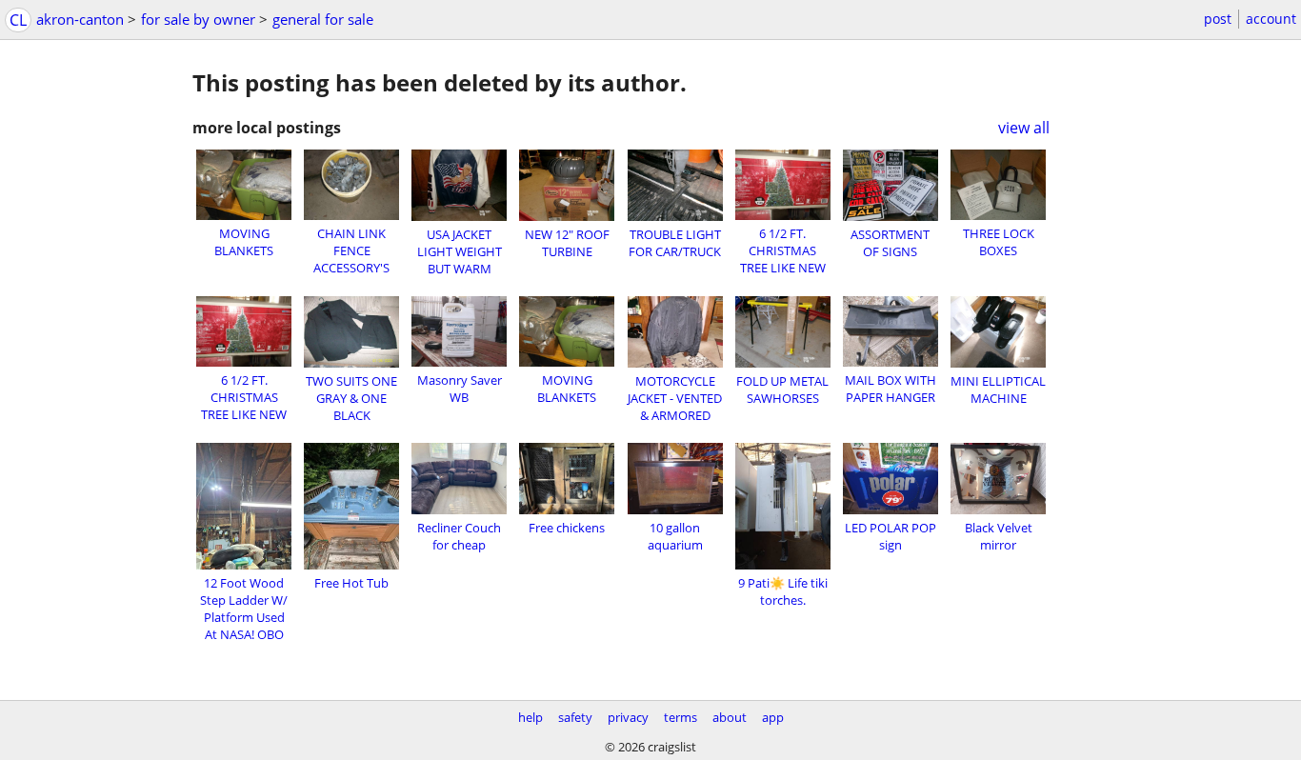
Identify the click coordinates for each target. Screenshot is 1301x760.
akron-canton (80, 19)
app (773, 717)
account (1271, 19)
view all (1024, 127)
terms (680, 717)
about (729, 717)
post (1217, 19)
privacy (628, 717)
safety (575, 717)
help (530, 717)
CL (18, 20)
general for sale (322, 19)
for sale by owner (198, 19)
